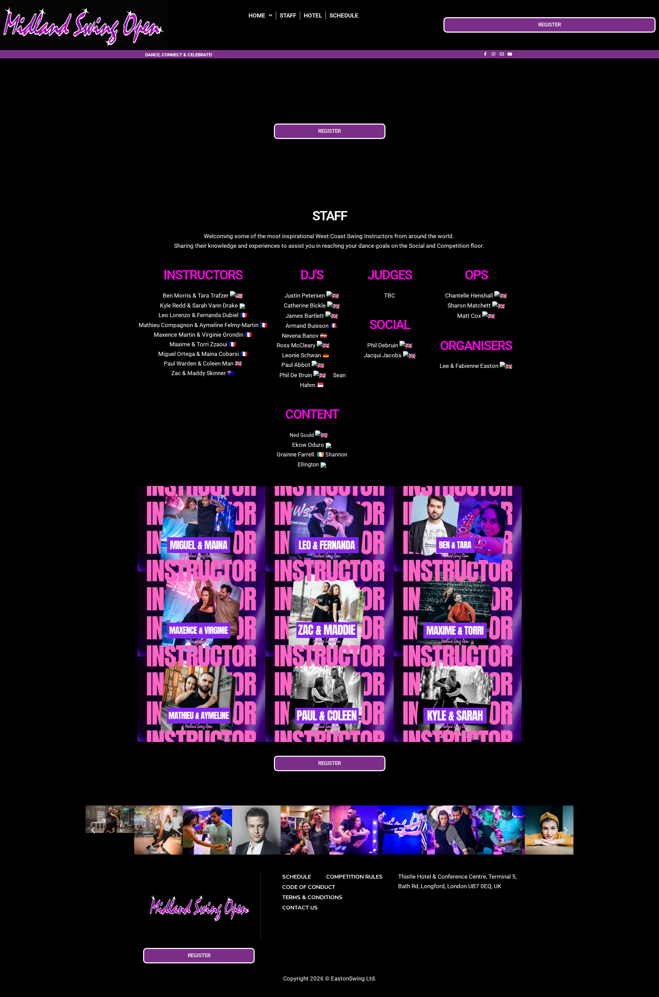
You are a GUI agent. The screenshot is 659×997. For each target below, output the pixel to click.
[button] (93, 830)
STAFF (288, 15)
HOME (256, 15)
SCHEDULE (344, 15)
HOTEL (313, 15)
